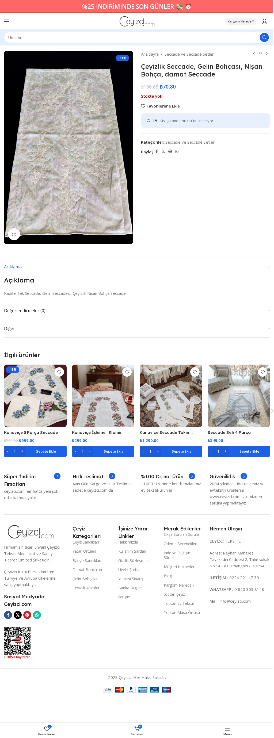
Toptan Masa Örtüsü (182, 612)
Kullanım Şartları (132, 551)
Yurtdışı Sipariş (130, 578)
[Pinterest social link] (170, 151)
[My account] (264, 21)
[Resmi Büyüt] (14, 234)
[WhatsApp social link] (177, 151)
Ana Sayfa (150, 54)
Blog (168, 575)
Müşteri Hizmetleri (179, 566)
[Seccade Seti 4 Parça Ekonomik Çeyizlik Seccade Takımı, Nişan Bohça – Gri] (239, 396)
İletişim (124, 596)
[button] (35, 451)
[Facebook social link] (156, 151)
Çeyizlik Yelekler (86, 587)
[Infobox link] (32, 480)
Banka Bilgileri (130, 587)
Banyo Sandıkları (87, 560)
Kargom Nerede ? (241, 21)
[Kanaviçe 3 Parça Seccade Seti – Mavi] (35, 396)
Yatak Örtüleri (84, 551)
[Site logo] (137, 21)
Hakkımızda (128, 542)
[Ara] (264, 37)
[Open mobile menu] (6, 21)
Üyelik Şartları (130, 569)
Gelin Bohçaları (85, 578)
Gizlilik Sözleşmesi (133, 560)
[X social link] (163, 151)
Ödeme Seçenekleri (180, 543)
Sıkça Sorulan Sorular (182, 534)
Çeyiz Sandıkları (86, 542)
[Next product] (267, 54)
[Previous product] (254, 54)
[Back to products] (260, 54)
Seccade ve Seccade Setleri (190, 54)
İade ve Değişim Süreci (178, 555)
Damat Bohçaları (87, 569)
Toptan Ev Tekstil (179, 603)
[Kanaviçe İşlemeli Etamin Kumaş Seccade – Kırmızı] (103, 396)
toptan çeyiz (174, 594)
